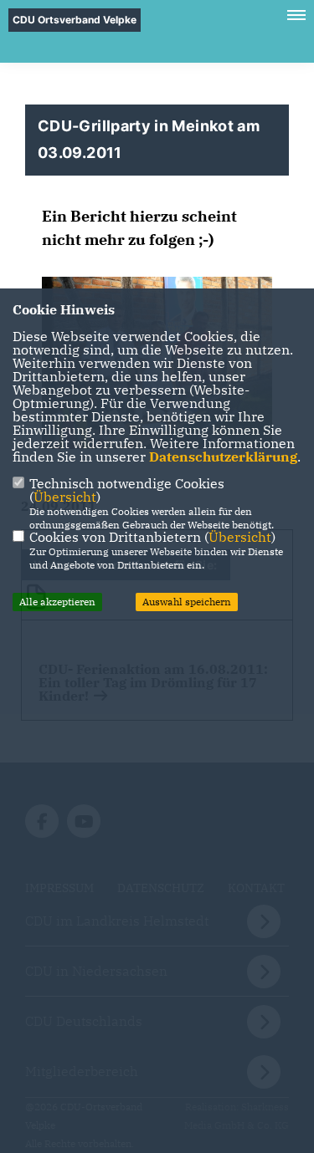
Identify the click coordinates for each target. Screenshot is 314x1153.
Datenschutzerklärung (223, 456)
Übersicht (64, 496)
